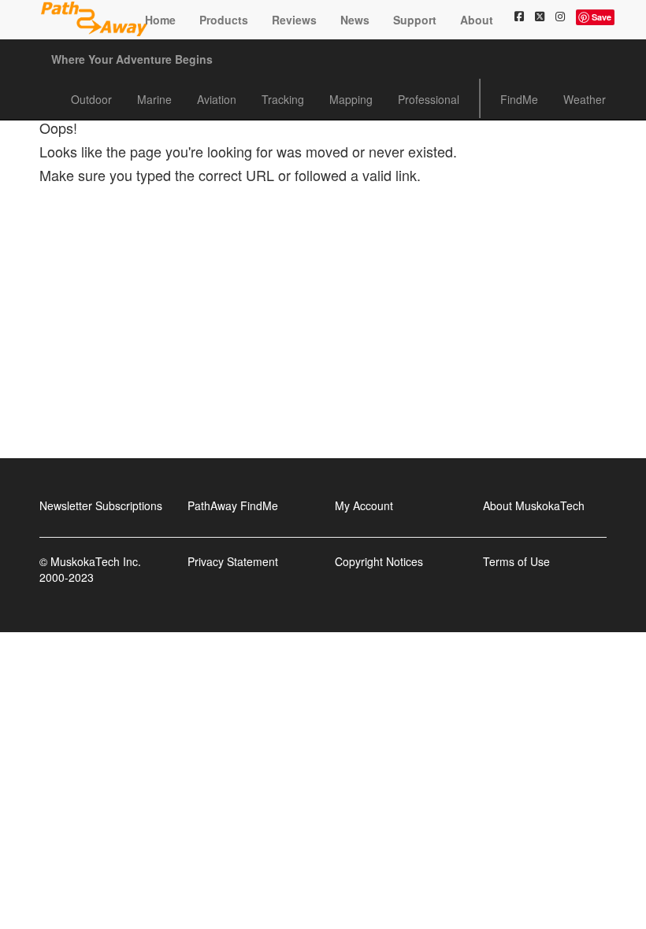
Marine (154, 99)
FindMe (519, 99)
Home (160, 20)
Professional (428, 99)
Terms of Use (516, 561)
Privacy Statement (232, 561)
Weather (584, 99)
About (476, 20)
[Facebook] (519, 16)
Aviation (216, 99)
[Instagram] (560, 16)
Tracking (283, 99)
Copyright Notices (379, 561)
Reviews (294, 20)
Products (223, 20)
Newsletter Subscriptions (100, 505)
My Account (364, 505)
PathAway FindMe (232, 505)
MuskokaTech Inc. (95, 561)
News (354, 20)
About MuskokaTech (534, 505)
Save (601, 17)
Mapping (351, 99)
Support (414, 20)
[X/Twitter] (539, 16)
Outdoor (91, 99)
